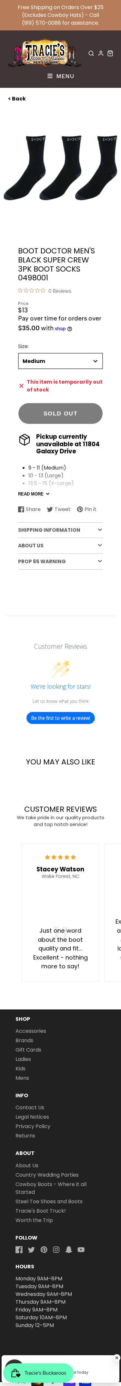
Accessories (30, 1031)
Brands (24, 1040)
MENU (64, 76)
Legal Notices (32, 1117)
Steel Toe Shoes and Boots (49, 1201)
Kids (20, 1068)
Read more (31, 494)
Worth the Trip (34, 1220)
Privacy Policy (32, 1126)
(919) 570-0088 (41, 23)
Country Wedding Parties (47, 1175)
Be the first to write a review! (60, 718)
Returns (25, 1135)
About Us (26, 1165)
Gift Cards (28, 1050)
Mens (22, 1078)
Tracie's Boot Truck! (40, 1211)
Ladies (23, 1059)
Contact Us (29, 1107)
